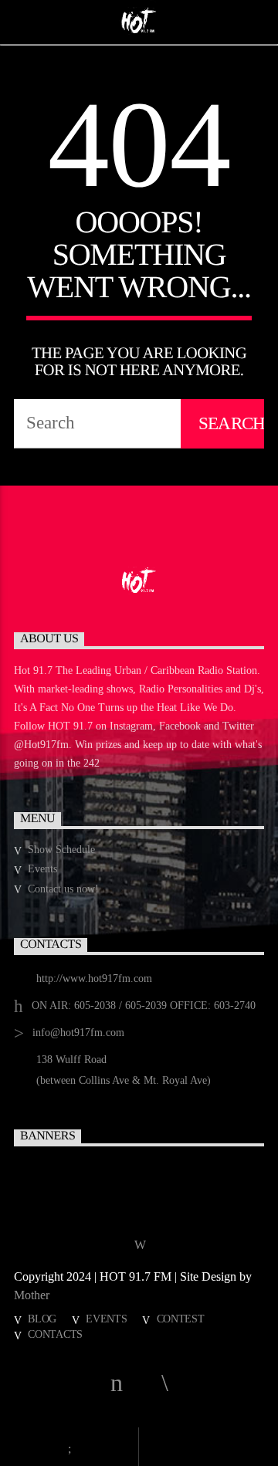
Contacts (55, 1334)
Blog (42, 1318)
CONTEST (181, 1318)
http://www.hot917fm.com (94, 978)
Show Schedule (61, 849)
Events (42, 869)
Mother (33, 1295)
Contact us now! (63, 889)
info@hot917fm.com (78, 1032)
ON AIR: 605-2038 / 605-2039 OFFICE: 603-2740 (144, 1005)
